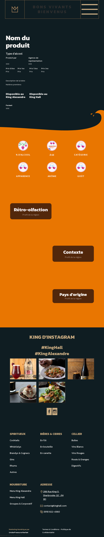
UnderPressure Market (18, 532)
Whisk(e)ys (15, 446)
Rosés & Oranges (80, 459)
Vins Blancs (77, 446)
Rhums (13, 465)
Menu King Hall (17, 497)
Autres (13, 472)
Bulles (75, 440)
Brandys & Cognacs (20, 453)
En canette (45, 453)
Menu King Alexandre (20, 491)
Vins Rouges (78, 453)
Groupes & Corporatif (21, 503)
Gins (12, 459)
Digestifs (76, 465)
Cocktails (14, 440)
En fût (43, 440)
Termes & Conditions (50, 529)
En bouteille (46, 446)
